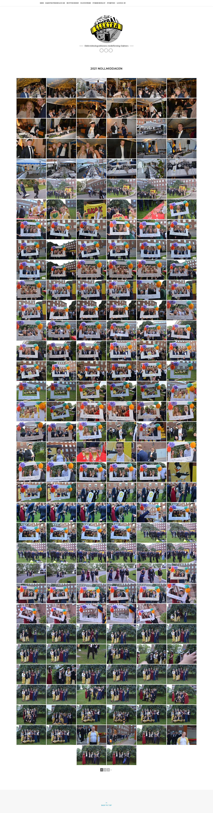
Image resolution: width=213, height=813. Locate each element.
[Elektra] (106, 29)
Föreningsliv (99, 3)
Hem (42, 3)
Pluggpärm (85, 3)
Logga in (121, 3)
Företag (111, 3)
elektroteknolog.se (55, 3)
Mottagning (73, 3)
